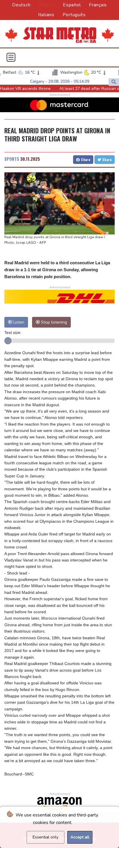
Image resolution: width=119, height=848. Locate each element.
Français (98, 5)
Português (74, 15)
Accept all (79, 837)
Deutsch (21, 5)
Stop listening (53, 322)
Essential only (45, 837)
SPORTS (11, 159)
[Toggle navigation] (11, 57)
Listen (18, 322)
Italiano (46, 15)
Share (85, 159)
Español (72, 5)
